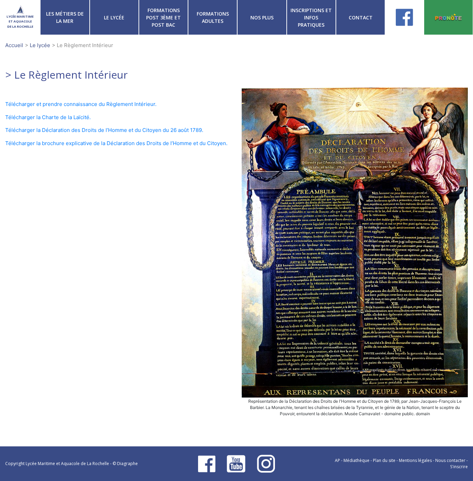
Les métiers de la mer (65, 17)
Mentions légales (415, 460)
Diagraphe (127, 463)
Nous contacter (450, 460)
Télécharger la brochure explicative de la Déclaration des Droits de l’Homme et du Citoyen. (116, 143)
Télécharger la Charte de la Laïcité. (48, 117)
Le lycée (114, 17)
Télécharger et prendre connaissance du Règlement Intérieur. (81, 104)
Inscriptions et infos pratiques (311, 17)
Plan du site (384, 460)
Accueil (14, 45)
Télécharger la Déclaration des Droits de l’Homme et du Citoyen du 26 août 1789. (104, 130)
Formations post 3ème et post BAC (163, 17)
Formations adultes (213, 17)
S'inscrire (459, 467)
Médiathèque (356, 460)
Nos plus (262, 17)
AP (337, 460)
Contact (361, 17)
